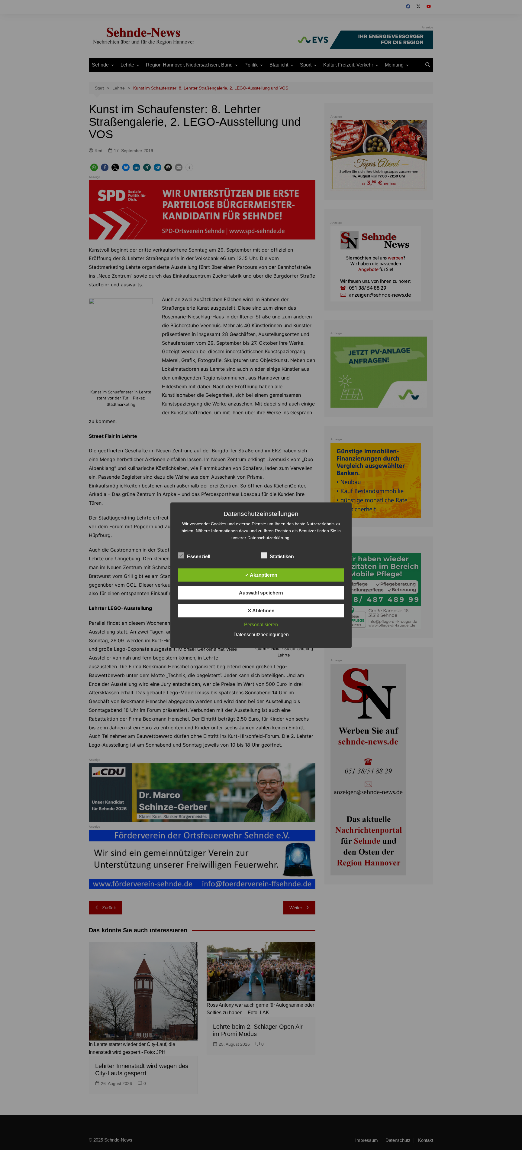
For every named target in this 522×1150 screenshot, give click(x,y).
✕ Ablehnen (261, 610)
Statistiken (282, 556)
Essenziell (198, 556)
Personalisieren (261, 624)
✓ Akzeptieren (261, 574)
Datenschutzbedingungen (261, 634)
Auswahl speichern (261, 592)
